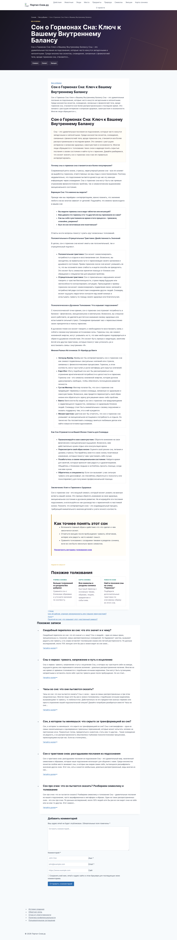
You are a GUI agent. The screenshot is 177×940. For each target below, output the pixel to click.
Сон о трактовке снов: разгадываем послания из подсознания (81, 753)
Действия (57, 2)
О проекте (100, 8)
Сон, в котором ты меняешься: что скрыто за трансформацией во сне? (87, 721)
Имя (91, 858)
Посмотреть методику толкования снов (73, 550)
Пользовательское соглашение (42, 920)
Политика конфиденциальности (42, 918)
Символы (119, 2)
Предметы (96, 2)
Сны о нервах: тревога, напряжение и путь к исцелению (77, 659)
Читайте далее (50, 648)
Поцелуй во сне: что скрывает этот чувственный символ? (73, 618)
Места (86, 2)
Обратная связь (35, 912)
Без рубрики (42, 17)
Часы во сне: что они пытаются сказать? (68, 689)
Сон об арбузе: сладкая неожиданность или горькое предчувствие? (77, 612)
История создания (36, 909)
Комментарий (54, 853)
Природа (108, 2)
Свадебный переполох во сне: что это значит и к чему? (77, 630)
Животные (68, 2)
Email (91, 864)
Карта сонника (141, 2)
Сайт (90, 870)
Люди (78, 2)
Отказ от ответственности (40, 915)
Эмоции (129, 2)
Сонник (33, 17)
